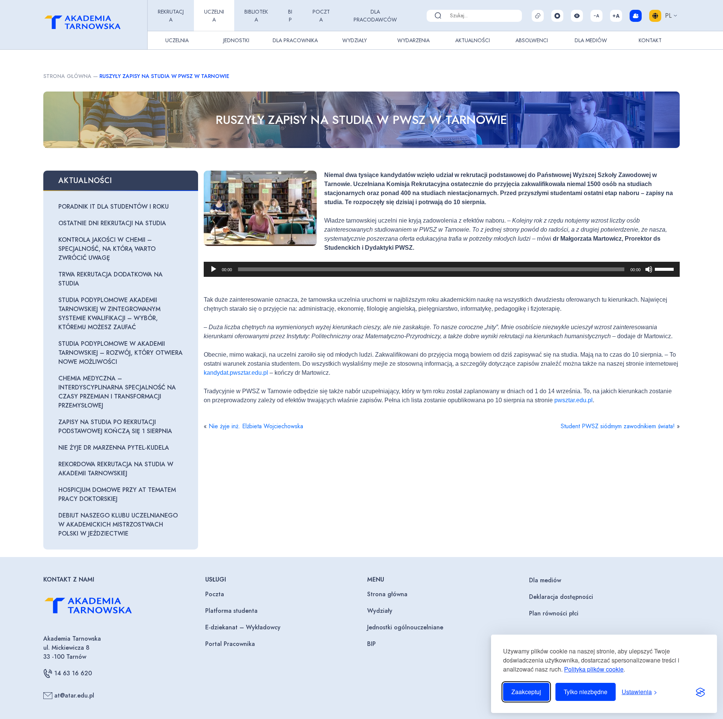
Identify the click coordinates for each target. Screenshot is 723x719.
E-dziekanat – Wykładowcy (243, 627)
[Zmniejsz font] (596, 16)
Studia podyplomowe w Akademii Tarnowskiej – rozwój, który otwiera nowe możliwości (120, 352)
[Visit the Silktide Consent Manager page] (700, 691)
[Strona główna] (93, 25)
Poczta (321, 15)
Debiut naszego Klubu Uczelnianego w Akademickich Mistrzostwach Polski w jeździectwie (118, 524)
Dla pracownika (295, 40)
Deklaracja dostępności (561, 596)
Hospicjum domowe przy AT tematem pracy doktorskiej (117, 494)
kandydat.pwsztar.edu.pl (236, 372)
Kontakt (650, 40)
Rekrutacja (171, 15)
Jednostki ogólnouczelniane (405, 627)
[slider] (665, 268)
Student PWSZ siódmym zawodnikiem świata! (618, 426)
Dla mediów (545, 580)
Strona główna (67, 76)
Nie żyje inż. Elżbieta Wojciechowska (256, 426)
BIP (290, 15)
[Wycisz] (649, 269)
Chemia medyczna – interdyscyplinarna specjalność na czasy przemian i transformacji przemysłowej (117, 392)
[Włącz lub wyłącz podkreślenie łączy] (538, 16)
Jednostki (236, 40)
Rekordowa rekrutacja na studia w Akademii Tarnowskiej (115, 469)
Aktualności (472, 40)
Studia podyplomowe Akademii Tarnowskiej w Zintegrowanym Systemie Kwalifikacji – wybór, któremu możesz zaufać (109, 313)
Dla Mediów (591, 40)
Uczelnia (214, 15)
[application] (442, 269)
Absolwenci (532, 40)
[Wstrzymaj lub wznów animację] (557, 16)
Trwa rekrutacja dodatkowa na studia (110, 279)
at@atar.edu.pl (74, 695)
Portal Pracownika (230, 644)
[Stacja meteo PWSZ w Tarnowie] (636, 16)
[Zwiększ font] (616, 16)
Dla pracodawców (375, 15)
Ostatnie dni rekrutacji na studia (112, 223)
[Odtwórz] (213, 269)
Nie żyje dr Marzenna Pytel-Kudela (113, 447)
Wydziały (354, 40)
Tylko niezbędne (585, 691)
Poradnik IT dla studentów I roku (113, 206)
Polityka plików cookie (594, 669)
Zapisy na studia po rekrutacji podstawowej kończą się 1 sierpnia (115, 426)
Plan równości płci (553, 613)
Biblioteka (256, 15)
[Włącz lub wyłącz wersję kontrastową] (577, 16)
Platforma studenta (231, 610)
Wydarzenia (413, 40)
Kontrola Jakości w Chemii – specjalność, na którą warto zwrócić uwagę (107, 248)
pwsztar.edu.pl (573, 400)
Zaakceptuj (526, 691)
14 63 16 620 (73, 673)
